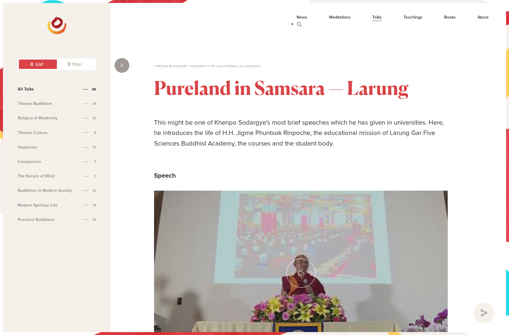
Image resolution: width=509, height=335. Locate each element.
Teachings (413, 17)
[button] (300, 24)
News (302, 17)
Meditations (340, 17)
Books (450, 17)
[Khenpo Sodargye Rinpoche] (27, 20)
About (482, 17)
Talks (377, 17)
